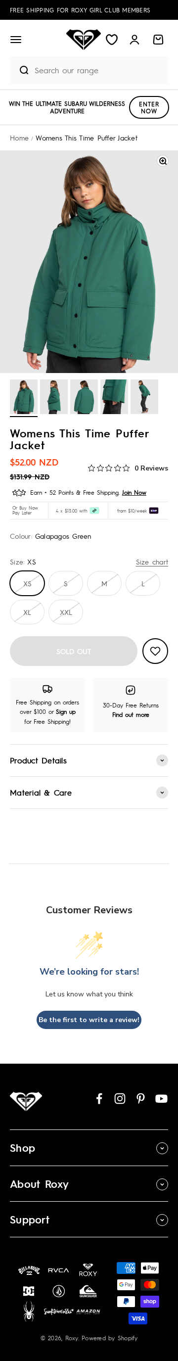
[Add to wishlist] (155, 651)
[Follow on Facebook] (99, 1098)
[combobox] (99, 70)
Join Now (134, 492)
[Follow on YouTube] (161, 1098)
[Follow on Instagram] (120, 1098)
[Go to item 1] (24, 398)
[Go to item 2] (54, 398)
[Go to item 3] (84, 398)
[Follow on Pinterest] (140, 1098)
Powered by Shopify (110, 1338)
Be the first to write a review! (89, 1020)
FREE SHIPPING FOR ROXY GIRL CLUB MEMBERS (80, 10)
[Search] (20, 70)
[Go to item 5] (144, 398)
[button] (16, 39)
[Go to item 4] (114, 398)
